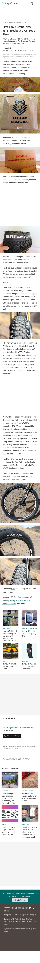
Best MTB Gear (19, 922)
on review (28, 746)
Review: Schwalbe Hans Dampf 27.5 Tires (10, 666)
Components (7, 628)
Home (4, 22)
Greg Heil (8, 48)
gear (23, 746)
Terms (34, 929)
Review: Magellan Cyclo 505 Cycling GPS (29, 633)
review (34, 746)
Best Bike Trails (27, 919)
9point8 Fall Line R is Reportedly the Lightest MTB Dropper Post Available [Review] (10, 636)
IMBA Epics (8, 922)
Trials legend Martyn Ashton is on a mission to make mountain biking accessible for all (30, 832)
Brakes (4, 825)
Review (24, 22)
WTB (13, 588)
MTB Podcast (16, 919)
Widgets (33, 915)
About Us (15, 915)
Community (25, 661)
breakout (12, 746)
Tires (4, 661)
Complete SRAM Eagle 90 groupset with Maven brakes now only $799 (9, 831)
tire (10, 748)
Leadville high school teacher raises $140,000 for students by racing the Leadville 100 (10, 798)
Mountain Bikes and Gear (14, 22)
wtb (13, 748)
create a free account (22, 727)
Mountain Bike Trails (28, 791)
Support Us (24, 915)
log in (11, 727)
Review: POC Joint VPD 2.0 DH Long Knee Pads (29, 666)
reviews (5, 748)
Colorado (5, 791)
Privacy (6, 931)
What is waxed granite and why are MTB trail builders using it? (30, 797)
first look (18, 746)
